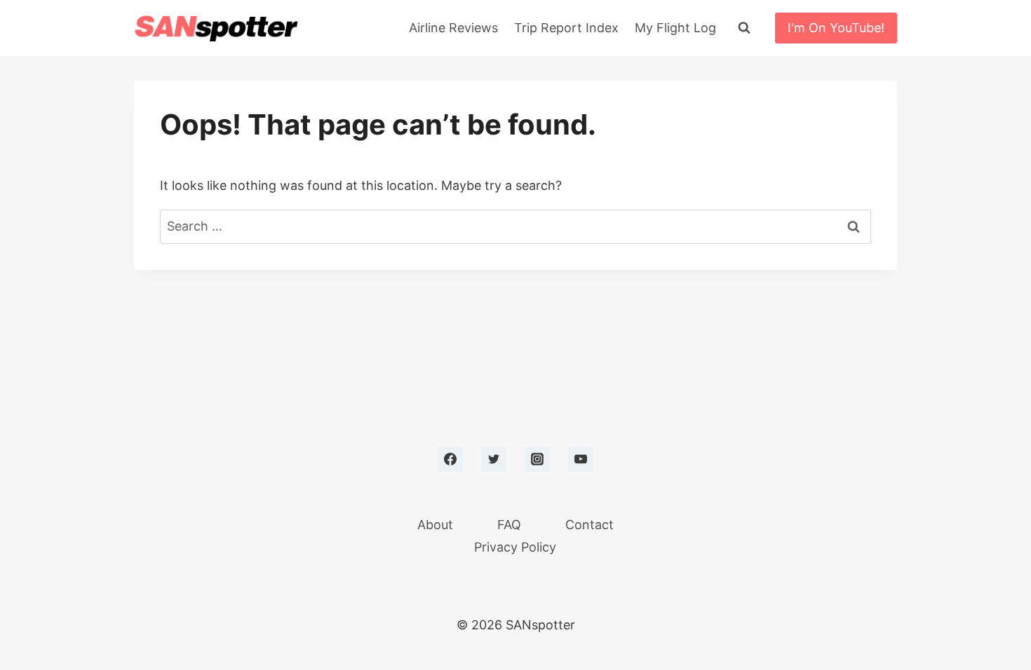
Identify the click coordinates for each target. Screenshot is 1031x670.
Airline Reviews (453, 27)
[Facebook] (450, 459)
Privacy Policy (515, 547)
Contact (589, 524)
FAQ (509, 524)
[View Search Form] (744, 28)
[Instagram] (537, 459)
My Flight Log (675, 27)
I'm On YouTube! (836, 27)
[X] (493, 459)
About (435, 524)
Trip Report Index (566, 27)
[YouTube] (580, 459)
